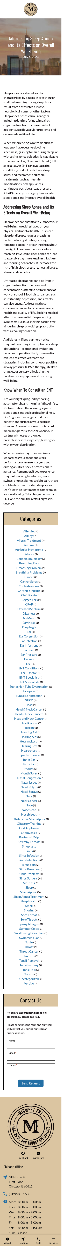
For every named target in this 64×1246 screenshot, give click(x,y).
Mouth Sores (29, 773)
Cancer (29, 577)
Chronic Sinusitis (29, 590)
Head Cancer (29, 723)
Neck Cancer (29, 801)
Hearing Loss (28, 741)
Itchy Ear (29, 764)
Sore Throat (29, 915)
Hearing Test (29, 746)
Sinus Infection (29, 855)
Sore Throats (29, 919)
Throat (29, 947)
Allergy (29, 536)
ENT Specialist (29, 677)
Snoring (29, 910)
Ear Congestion (29, 636)
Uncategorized (29, 979)
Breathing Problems (29, 572)
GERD (29, 700)
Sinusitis (29, 883)
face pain (29, 691)
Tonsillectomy (29, 965)
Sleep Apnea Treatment (29, 896)
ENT (29, 664)
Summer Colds (29, 928)
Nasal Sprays (29, 791)
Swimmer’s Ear (29, 938)
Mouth (29, 769)
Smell (29, 906)
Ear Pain (29, 650)
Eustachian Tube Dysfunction (29, 686)
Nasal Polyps (29, 787)
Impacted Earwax (29, 755)
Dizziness (29, 613)
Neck (29, 796)
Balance (29, 554)
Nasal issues (29, 782)
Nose (29, 805)
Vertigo (29, 983)
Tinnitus (29, 956)
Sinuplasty (29, 846)
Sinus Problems (29, 874)
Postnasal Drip (29, 837)
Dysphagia (29, 627)
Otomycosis (29, 833)
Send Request (31, 1083)
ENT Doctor (29, 673)
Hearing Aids (29, 737)
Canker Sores (29, 581)
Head (29, 705)
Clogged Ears (29, 600)
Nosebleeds (29, 814)
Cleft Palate (29, 595)
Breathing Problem (29, 568)
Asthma (29, 545)
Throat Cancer (29, 951)
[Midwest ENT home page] (30, 9)
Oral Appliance (29, 828)
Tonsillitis (29, 969)
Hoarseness (29, 750)
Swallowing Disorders (29, 933)
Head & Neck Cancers (29, 714)
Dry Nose (29, 622)
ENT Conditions (29, 668)
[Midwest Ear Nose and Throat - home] (30, 1126)
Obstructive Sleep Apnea (29, 819)
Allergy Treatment (29, 540)
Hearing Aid (29, 732)
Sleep (29, 887)
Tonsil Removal (29, 960)
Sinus (29, 851)
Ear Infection (29, 641)
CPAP (29, 604)
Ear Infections (29, 645)
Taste (29, 942)
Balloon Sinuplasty (29, 559)
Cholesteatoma (29, 586)
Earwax (29, 659)
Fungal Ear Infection (29, 696)
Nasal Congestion (29, 778)
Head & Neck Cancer (29, 709)
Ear (29, 632)
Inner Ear (29, 759)
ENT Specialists (29, 682)
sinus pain (29, 864)
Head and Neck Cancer (29, 718)
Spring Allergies (29, 924)
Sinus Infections (29, 860)
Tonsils (29, 974)
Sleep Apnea (28, 892)
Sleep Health (29, 901)
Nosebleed (29, 810)
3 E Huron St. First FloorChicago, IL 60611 (20, 1181)
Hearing (29, 727)
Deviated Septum (29, 609)
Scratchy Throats (29, 842)
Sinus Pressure (29, 869)
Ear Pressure (29, 654)
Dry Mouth (29, 618)
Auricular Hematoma (29, 549)
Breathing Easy (29, 563)
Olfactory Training (29, 823)
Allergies (29, 531)
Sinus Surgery (28, 878)
